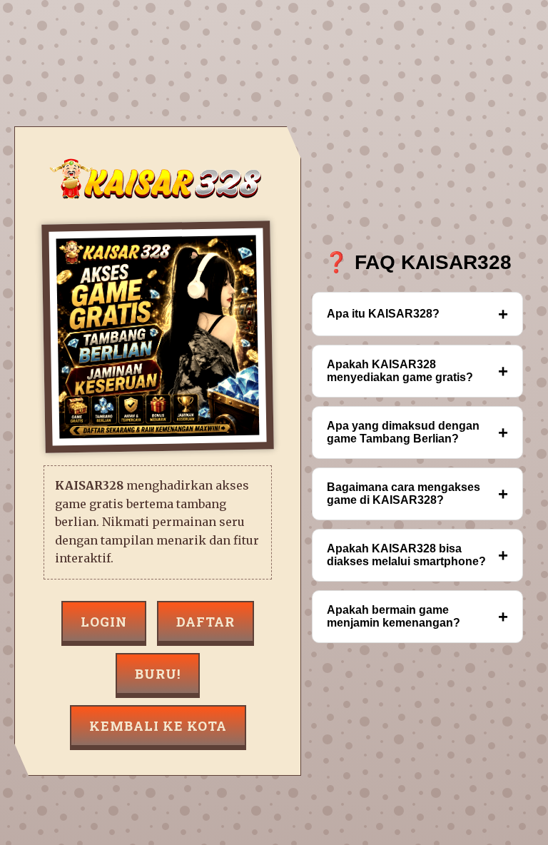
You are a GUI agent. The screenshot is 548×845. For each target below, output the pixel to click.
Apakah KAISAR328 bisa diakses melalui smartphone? (417, 554)
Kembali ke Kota (158, 725)
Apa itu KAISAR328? (417, 313)
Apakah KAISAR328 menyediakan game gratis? (417, 370)
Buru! (158, 673)
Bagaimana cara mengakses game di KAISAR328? (417, 493)
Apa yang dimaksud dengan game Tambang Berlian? (417, 432)
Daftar (205, 621)
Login (104, 621)
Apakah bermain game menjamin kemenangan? (417, 616)
